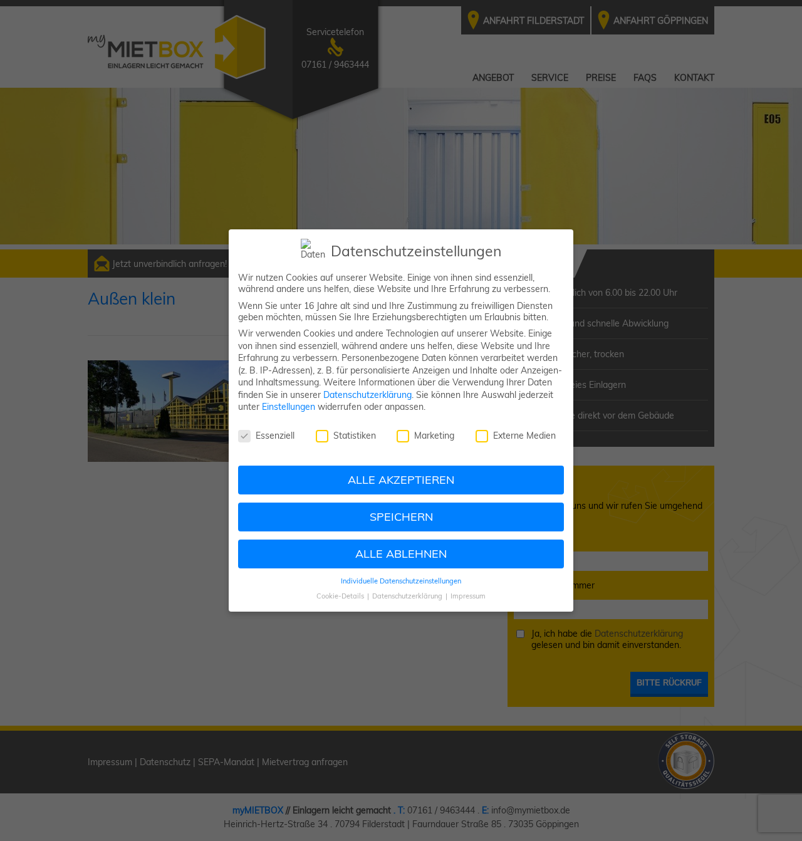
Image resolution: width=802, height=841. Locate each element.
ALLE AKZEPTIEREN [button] (401, 479)
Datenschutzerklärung (367, 394)
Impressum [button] (468, 596)
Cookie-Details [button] (341, 596)
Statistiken (354, 435)
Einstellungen (288, 406)
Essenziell (275, 435)
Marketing (434, 435)
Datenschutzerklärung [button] (408, 596)
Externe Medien (524, 435)
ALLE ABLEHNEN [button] (401, 553)
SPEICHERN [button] (401, 516)
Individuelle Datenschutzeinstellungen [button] (401, 581)
